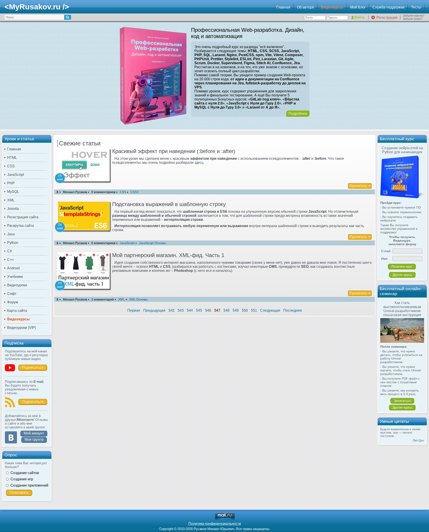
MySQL (13, 192)
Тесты (416, 7)
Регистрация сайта (22, 217)
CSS (11, 166)
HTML (12, 158)
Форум (12, 302)
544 (190, 310)
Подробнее (297, 113)
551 (254, 310)
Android (13, 268)
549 (236, 310)
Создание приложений (29, 485)
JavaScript (15, 175)
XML (11, 200)
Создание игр (22, 479)
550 (245, 310)
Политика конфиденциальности (214, 524)
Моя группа (34, 439)
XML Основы (138, 299)
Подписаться (33, 367)
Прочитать (358, 186)
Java (11, 234)
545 (199, 310)
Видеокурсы (332, 7)
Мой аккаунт (34, 433)
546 (208, 310)
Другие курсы (402, 275)
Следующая (270, 310)
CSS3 (134, 192)
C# (9, 251)
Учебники (15, 277)
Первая (133, 310)
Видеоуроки (17, 285)
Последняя (292, 310)
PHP (11, 183)
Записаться (402, 400)
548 (226, 310)
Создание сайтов (25, 473)
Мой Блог (358, 7)
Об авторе (305, 7)
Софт (11, 294)
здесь (199, 162)
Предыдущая (154, 310)
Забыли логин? (412, 18)
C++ (10, 260)
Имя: (384, 258)
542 (171, 310)
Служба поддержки (388, 7)
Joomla (13, 209)
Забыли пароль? (413, 15)
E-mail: (386, 251)
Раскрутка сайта (20, 226)
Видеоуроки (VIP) (21, 328)
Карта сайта (17, 311)
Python (12, 243)
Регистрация (386, 17)
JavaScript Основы (152, 243)
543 (181, 310)
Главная (283, 7)
